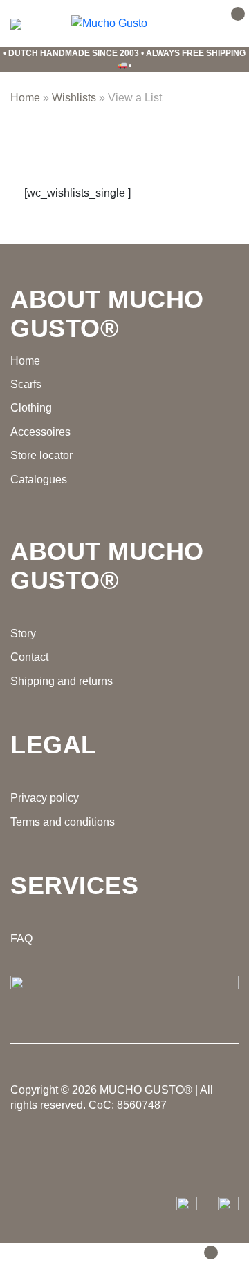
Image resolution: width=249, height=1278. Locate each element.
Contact (29, 657)
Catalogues (38, 479)
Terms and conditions (62, 822)
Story (23, 633)
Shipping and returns (61, 681)
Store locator (41, 455)
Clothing (31, 408)
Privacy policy (44, 798)
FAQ (21, 939)
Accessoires (40, 432)
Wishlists (74, 98)
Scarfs (26, 384)
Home (25, 98)
